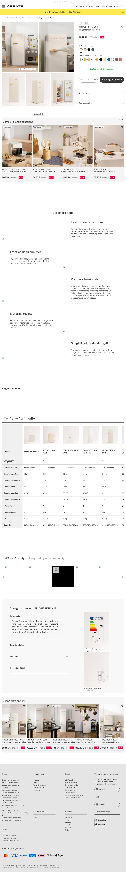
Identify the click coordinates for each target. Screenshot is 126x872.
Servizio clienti (38, 774)
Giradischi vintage (8, 803)
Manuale (14, 656)
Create (4, 774)
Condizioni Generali (8, 866)
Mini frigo (5, 787)
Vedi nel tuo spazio (28, 69)
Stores (4, 830)
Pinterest (68, 822)
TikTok (67, 830)
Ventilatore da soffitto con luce (13, 805)
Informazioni (15, 616)
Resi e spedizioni (17, 668)
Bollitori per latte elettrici (11, 780)
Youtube (68, 827)
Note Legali (22, 866)
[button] (16, 576)
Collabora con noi (39, 811)
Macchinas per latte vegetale (12, 795)
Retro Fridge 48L (32, 451)
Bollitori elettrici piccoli (10, 810)
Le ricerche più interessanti (11, 820)
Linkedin (68, 825)
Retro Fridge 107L (49, 451)
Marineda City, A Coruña (10, 841)
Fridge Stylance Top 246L (91, 451)
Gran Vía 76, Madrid (9, 836)
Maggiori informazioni (11, 388)
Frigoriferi (12, 18)
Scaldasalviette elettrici (10, 793)
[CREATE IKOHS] (15, 6)
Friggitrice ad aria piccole (11, 800)
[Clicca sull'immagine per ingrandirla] (96, 630)
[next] (122, 120)
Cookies (60, 866)
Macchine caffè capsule (10, 785)
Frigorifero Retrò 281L (48, 18)
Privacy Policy (33, 866)
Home (4, 18)
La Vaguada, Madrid (9, 838)
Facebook (68, 817)
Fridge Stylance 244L (71, 451)
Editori (67, 774)
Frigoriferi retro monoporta (27, 18)
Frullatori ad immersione (10, 782)
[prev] (119, 120)
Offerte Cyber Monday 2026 (11, 818)
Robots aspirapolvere (9, 790)
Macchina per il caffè (9, 798)
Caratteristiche (17, 645)
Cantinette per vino (8, 808)
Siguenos (68, 811)
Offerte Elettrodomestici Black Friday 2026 (15, 814)
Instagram (68, 820)
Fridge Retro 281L (108, 451)
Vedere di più (38, 114)
